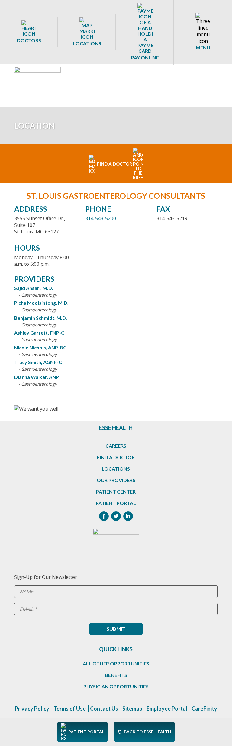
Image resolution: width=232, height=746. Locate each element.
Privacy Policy (32, 708)
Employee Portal (167, 708)
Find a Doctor (116, 457)
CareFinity (204, 708)
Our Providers (116, 480)
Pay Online (145, 57)
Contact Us (104, 708)
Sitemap (132, 708)
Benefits (116, 675)
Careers (115, 446)
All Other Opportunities (116, 663)
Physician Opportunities (116, 686)
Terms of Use (69, 708)
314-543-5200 (100, 218)
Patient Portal (116, 503)
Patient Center (116, 491)
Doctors (29, 40)
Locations (87, 43)
